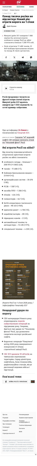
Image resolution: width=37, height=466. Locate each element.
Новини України (15, 10)
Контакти (22, 428)
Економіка (20, 7)
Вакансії (5, 430)
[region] (18, 461)
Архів (20, 431)
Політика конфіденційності (24, 421)
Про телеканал (7, 424)
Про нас (5, 414)
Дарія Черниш (11, 26)
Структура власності (9, 433)
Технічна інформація (25, 425)
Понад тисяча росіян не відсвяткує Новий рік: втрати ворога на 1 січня (28, 10)
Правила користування (26, 417)
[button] (6, 57)
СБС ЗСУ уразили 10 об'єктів (16, 354)
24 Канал (5, 10)
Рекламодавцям (24, 414)
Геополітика (7, 7)
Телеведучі (6, 427)
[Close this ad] (35, 454)
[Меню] (4, 2)
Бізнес (31, 7)
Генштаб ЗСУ (23, 133)
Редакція (5, 417)
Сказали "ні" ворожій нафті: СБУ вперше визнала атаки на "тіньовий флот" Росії (18, 140)
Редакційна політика (9, 421)
